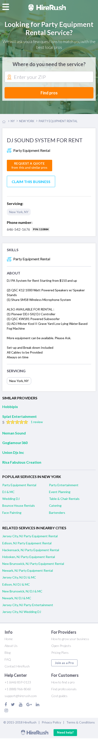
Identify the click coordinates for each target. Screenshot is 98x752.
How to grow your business (70, 639)
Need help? (65, 732)
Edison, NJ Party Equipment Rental (27, 543)
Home (9, 639)
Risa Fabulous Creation (21, 462)
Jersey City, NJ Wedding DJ (21, 612)
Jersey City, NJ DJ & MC (19, 577)
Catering (55, 505)
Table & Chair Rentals (64, 499)
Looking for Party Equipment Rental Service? (49, 28)
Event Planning (59, 492)
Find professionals (64, 689)
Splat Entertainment (19, 416)
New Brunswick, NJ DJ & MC (22, 591)
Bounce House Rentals (18, 505)
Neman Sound (14, 433)
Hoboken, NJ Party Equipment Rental (28, 557)
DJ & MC (8, 492)
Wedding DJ (11, 499)
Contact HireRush (17, 666)
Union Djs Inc (13, 452)
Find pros (49, 92)
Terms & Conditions (80, 722)
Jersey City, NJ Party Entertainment (27, 605)
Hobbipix (10, 406)
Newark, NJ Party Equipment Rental (27, 570)
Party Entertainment (63, 485)
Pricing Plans (60, 652)
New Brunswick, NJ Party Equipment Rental (33, 564)
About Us (11, 646)
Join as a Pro (64, 663)
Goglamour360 (15, 442)
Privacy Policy (51, 722)
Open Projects (61, 646)
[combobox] (49, 77)
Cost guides (59, 696)
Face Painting (11, 512)
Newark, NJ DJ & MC (16, 598)
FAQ (8, 659)
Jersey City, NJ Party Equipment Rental (30, 536)
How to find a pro (63, 682)
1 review (37, 422)
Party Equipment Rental (19, 485)
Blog (7, 652)
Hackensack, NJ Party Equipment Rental (30, 550)
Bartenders (57, 512)
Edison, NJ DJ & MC (16, 584)
